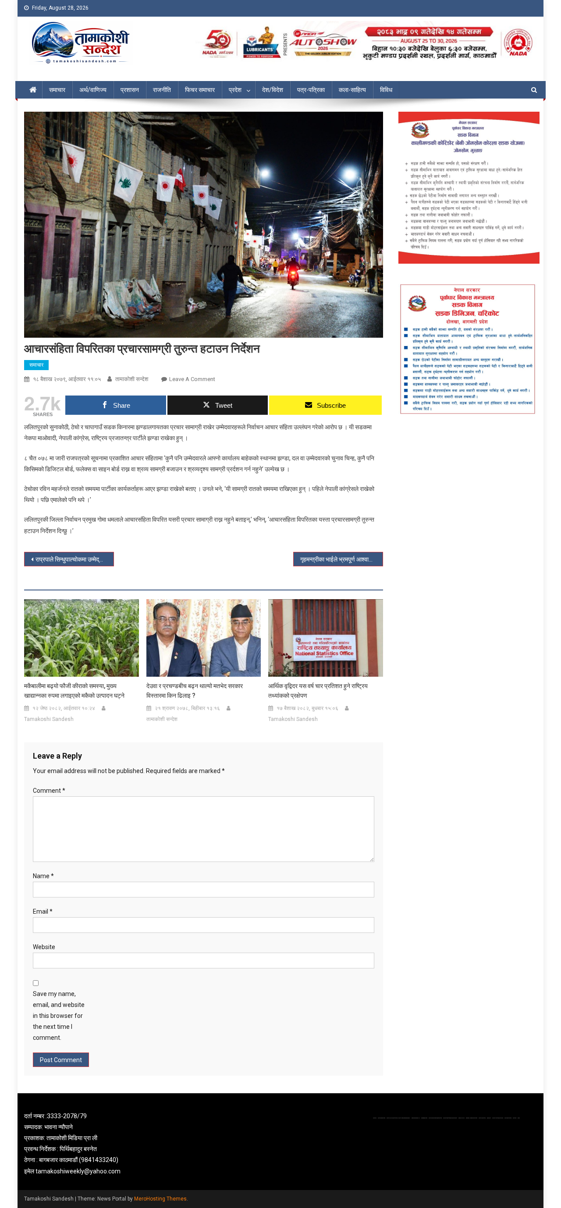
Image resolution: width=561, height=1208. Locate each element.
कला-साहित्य (352, 89)
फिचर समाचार (200, 89)
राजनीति (162, 89)
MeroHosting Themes (160, 1199)
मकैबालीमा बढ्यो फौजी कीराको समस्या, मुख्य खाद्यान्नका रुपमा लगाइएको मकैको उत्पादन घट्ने (74, 690)
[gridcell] (106, 1144)
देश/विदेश (272, 89)
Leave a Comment (192, 379)
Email (43, 911)
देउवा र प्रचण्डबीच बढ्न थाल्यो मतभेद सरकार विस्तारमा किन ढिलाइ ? (194, 690)
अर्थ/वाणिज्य (93, 89)
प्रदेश (235, 89)
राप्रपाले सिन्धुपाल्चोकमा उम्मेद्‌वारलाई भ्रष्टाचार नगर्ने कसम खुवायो (75, 559)
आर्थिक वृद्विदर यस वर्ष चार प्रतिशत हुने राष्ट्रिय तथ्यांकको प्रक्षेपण (318, 690)
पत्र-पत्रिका (311, 89)
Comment (49, 790)
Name (43, 876)
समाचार (57, 89)
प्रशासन (130, 89)
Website (44, 946)
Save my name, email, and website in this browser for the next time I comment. (59, 1016)
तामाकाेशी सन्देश (131, 379)
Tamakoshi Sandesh (49, 719)
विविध (386, 89)
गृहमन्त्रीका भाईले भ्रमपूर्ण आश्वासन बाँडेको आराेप (341, 559)
